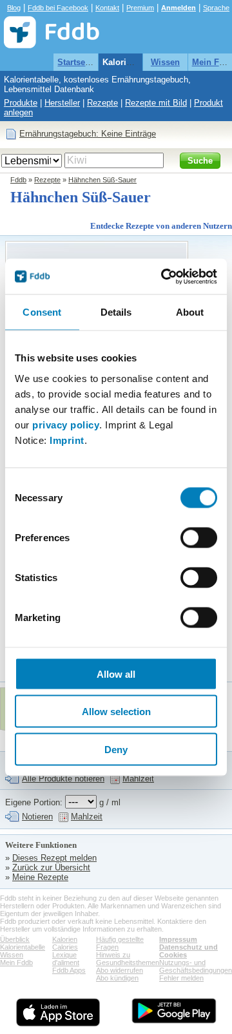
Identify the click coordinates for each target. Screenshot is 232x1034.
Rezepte (102, 103)
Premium (140, 8)
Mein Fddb (16, 962)
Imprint (67, 439)
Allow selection (116, 711)
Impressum (178, 939)
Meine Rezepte (40, 877)
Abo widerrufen (119, 970)
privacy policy (65, 424)
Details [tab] (116, 312)
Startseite (76, 62)
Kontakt (107, 8)
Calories (65, 947)
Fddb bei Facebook (58, 8)
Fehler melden (181, 978)
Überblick (15, 939)
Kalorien (64, 939)
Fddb (18, 180)
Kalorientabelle (132, 62)
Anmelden (178, 8)
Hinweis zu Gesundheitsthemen (127, 958)
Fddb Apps (69, 970)
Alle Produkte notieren (63, 778)
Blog (14, 8)
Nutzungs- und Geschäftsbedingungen (195, 966)
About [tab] (190, 312)
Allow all (116, 673)
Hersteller (62, 103)
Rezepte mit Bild (156, 103)
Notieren (37, 816)
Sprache (216, 8)
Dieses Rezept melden (54, 858)
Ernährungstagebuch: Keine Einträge (87, 134)
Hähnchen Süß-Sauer (102, 180)
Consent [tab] (42, 312)
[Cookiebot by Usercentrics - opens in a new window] (163, 276)
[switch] (198, 537)
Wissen (165, 62)
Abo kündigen (117, 978)
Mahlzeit (138, 778)
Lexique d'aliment (65, 958)
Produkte (20, 103)
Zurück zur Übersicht (51, 867)
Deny (116, 748)
